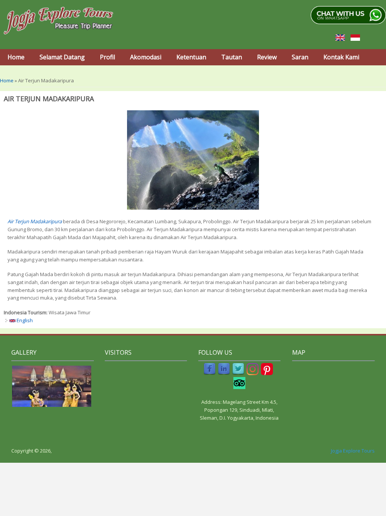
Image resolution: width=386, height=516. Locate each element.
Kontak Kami (341, 57)
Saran (300, 57)
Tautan (231, 57)
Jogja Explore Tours (353, 450)
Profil (107, 57)
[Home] (58, 20)
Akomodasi (145, 57)
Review (267, 57)
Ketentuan (191, 57)
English (24, 320)
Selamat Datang (62, 57)
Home (16, 57)
